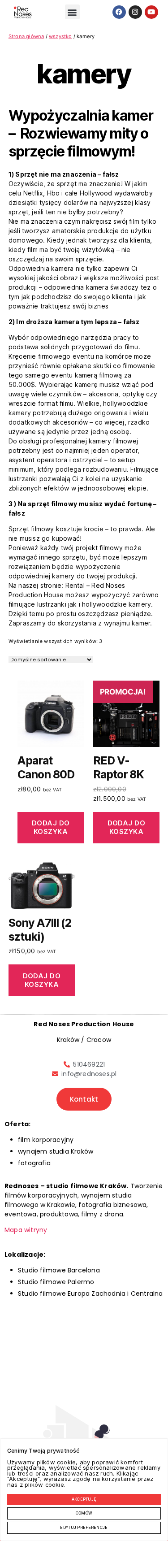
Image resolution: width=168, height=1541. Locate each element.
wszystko (60, 36)
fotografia (34, 1163)
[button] (72, 11)
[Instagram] (135, 12)
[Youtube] (151, 12)
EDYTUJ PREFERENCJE (84, 1527)
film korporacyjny (45, 1139)
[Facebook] (119, 12)
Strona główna (26, 36)
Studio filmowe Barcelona (59, 1270)
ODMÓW (84, 1513)
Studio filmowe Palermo (56, 1281)
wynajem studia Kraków (55, 1151)
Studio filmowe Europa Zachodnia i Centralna (90, 1293)
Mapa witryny (25, 1229)
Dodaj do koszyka (51, 827)
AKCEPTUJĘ (84, 1499)
